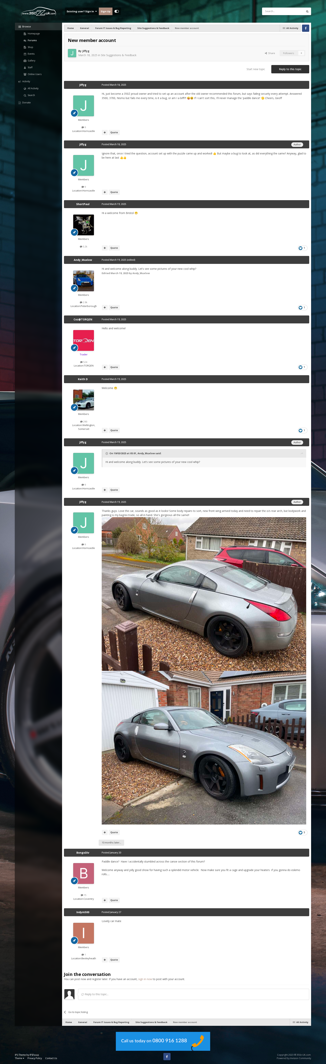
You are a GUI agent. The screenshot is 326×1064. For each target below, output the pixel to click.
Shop (30, 47)
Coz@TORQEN (83, 319)
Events (31, 53)
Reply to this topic (290, 69)
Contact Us (51, 1058)
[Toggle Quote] (107, 453)
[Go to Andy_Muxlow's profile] (83, 280)
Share (271, 53)
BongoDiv (82, 852)
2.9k (84, 302)
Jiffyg (85, 51)
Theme (19, 1058)
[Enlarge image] (204, 594)
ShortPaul (82, 204)
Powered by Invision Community (294, 1058)
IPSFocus (34, 1054)
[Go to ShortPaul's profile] (83, 225)
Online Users (34, 74)
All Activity (32, 88)
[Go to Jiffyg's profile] (72, 53)
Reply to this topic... (96, 994)
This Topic (293, 11)
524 (85, 362)
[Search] (307, 11)
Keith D (83, 379)
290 (85, 421)
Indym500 (82, 912)
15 (84, 895)
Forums (32, 40)
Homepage (33, 33)
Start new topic (256, 69)
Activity (26, 81)
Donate (26, 102)
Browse (26, 26)
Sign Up (106, 11)
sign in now (145, 979)
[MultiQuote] (105, 132)
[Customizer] (117, 11)
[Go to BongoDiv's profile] (83, 873)
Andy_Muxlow (83, 260)
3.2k (84, 246)
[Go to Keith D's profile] (83, 400)
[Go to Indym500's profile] (83, 933)
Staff (29, 67)
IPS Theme (20, 1054)
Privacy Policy (35, 1058)
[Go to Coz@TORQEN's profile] (83, 340)
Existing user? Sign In (81, 11)
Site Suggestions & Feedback (118, 55)
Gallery (31, 60)
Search (31, 95)
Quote (114, 132)
